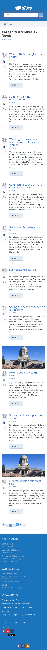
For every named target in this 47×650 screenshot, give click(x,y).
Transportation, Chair (11, 600)
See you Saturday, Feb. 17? (25, 269)
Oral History (7, 611)
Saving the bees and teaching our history (27, 308)
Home (4, 40)
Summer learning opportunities (19, 98)
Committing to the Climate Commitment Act (25, 186)
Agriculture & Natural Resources (16, 603)
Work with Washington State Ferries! (26, 55)
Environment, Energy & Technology (17, 607)
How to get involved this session (24, 374)
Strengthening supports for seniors (26, 416)
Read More (15, 85)
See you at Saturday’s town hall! (25, 228)
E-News (9, 40)
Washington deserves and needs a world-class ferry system (25, 142)
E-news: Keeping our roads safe (25, 482)
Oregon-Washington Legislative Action (18, 614)
